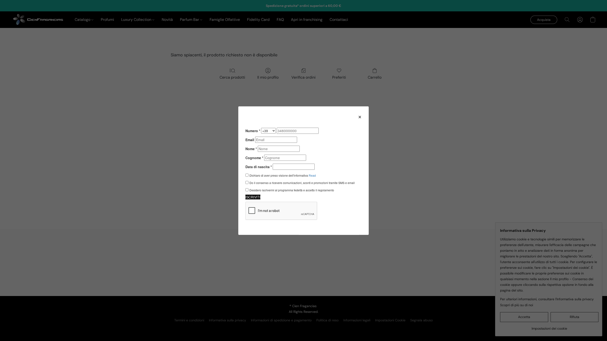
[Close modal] (360, 116)
